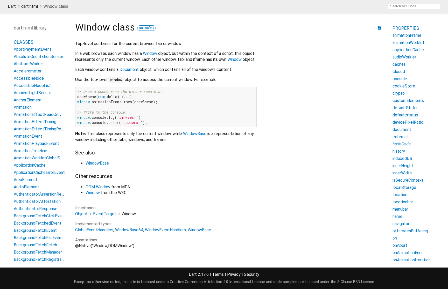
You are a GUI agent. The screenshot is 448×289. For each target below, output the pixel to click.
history (399, 151)
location (400, 194)
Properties (406, 28)
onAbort (400, 245)
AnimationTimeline (30, 150)
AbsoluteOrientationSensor (38, 56)
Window (150, 53)
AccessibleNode (29, 78)
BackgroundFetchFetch (35, 244)
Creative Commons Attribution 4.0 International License (217, 282)
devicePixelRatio (408, 122)
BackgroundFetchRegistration (41, 259)
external (400, 136)
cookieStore (404, 86)
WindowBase (194, 133)
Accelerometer (27, 71)
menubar (400, 209)
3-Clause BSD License (355, 282)
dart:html (29, 6)
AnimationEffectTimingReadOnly (44, 129)
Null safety (146, 28)
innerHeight (403, 165)
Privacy (234, 274)
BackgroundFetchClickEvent (40, 215)
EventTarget (104, 213)
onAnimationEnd (407, 252)
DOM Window (98, 186)
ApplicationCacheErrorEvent (39, 172)
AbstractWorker (28, 63)
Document (129, 69)
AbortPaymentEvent (32, 49)
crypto (399, 93)
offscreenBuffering (410, 230)
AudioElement (26, 186)
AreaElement (25, 179)
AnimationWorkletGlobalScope (41, 157)
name (397, 216)
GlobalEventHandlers (94, 229)
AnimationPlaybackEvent (36, 143)
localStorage (404, 187)
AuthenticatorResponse (35, 208)
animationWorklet (408, 42)
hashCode (402, 144)
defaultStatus (405, 107)
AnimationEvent (28, 136)
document (402, 129)
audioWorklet (405, 57)
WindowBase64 (129, 229)
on (395, 238)
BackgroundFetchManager (38, 252)
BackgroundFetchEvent (35, 230)
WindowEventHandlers (165, 229)
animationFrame (407, 35)
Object (81, 213)
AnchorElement (28, 100)
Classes (23, 42)
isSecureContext (408, 180)
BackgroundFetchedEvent (37, 223)
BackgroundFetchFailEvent (38, 237)
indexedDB (402, 158)
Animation (23, 107)
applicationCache (408, 49)
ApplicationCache (30, 165)
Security (251, 274)
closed (399, 71)
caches (399, 64)
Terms (218, 274)
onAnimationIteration (412, 259)
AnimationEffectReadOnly (37, 114)
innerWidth (402, 173)
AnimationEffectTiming (35, 121)
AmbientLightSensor (32, 92)
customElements (408, 100)
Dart (12, 6)
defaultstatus (405, 115)
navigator (401, 223)
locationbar (403, 201)
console (400, 78)
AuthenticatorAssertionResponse (44, 194)
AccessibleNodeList (32, 85)
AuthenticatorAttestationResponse (46, 201)
